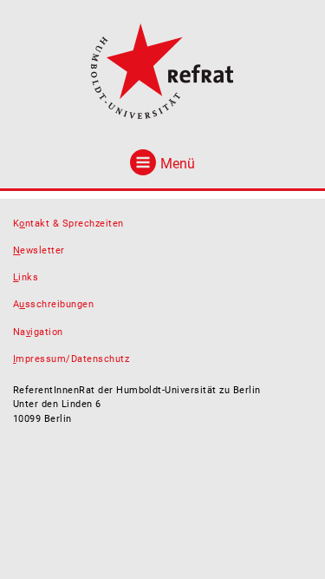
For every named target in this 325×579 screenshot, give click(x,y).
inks (25, 277)
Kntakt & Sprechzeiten (68, 223)
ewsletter (39, 250)
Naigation (38, 332)
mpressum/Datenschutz (71, 359)
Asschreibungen (53, 304)
